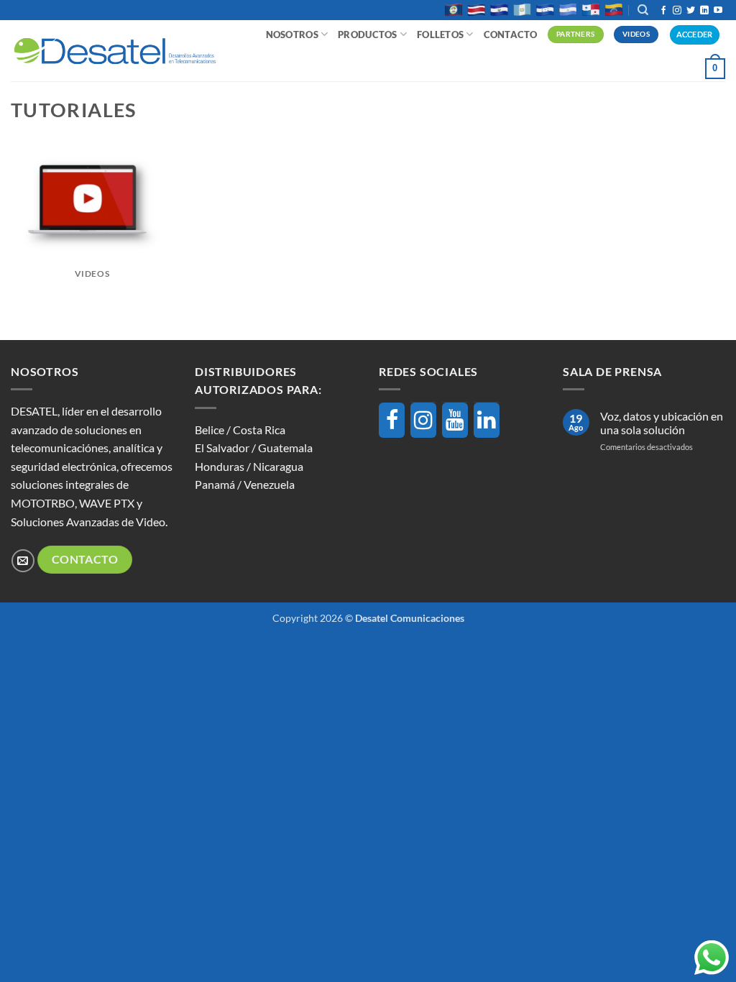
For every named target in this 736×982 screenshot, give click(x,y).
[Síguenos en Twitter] (690, 11)
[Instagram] (423, 420)
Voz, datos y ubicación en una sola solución (661, 422)
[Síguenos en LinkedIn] (704, 11)
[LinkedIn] (487, 420)
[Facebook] (392, 420)
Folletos (440, 34)
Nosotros (292, 34)
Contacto (511, 34)
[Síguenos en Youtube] (718, 11)
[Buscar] (643, 10)
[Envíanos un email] (23, 560)
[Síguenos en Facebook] (663, 11)
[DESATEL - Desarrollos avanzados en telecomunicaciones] (115, 51)
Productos (367, 34)
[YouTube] (455, 420)
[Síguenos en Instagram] (677, 11)
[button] (715, 69)
